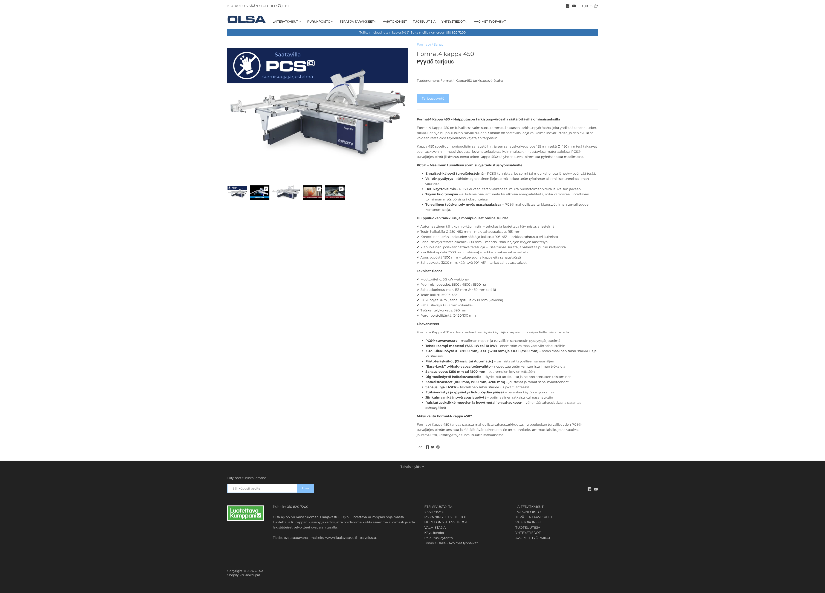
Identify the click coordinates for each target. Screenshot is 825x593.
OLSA (259, 571)
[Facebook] (567, 6)
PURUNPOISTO (528, 512)
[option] (237, 192)
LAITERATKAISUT (529, 507)
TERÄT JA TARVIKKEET (533, 517)
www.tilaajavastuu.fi (341, 538)
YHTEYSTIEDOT (528, 533)
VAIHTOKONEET (528, 522)
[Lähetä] (279, 6)
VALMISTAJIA (435, 527)
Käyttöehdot (434, 533)
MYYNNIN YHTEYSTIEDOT (445, 517)
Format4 (424, 44)
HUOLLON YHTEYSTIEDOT (446, 522)
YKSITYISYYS (434, 512)
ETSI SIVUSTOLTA (438, 507)
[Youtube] (574, 6)
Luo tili (268, 6)
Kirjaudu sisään (242, 6)
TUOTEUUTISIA (527, 527)
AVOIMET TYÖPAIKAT (532, 538)
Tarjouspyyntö (433, 98)
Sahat (438, 44)
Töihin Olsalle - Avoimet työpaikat (451, 543)
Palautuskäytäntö (438, 538)
